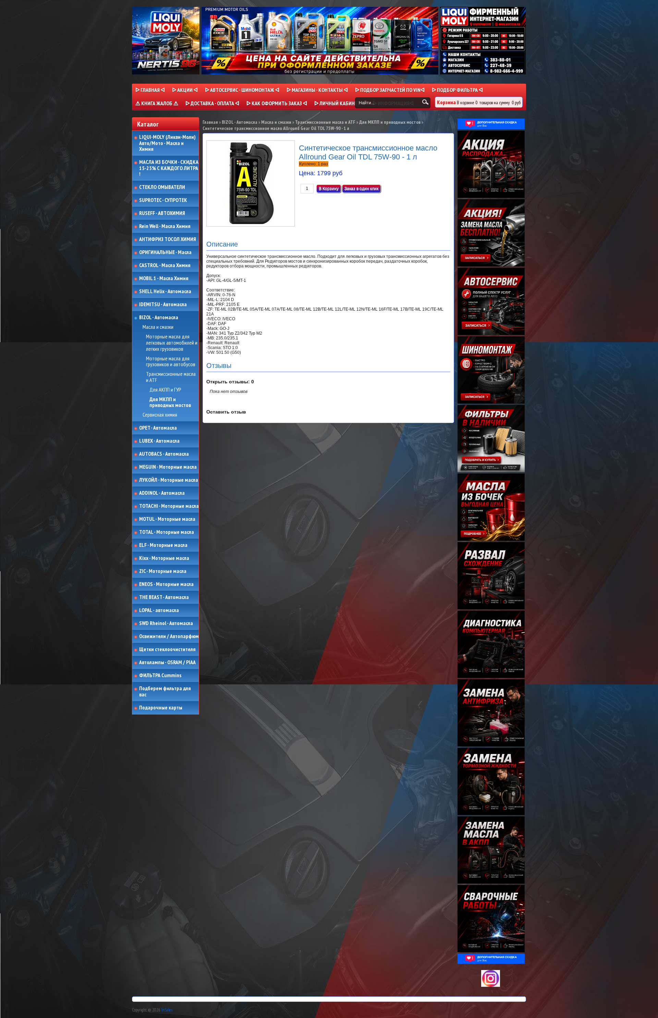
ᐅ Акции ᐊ (185, 89)
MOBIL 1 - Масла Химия (163, 278)
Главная (210, 122)
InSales (166, 1010)
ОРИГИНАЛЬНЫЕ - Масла (165, 252)
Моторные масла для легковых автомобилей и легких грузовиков (171, 343)
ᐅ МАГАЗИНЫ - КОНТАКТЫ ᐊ (317, 89)
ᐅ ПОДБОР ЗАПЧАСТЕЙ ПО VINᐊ (390, 89)
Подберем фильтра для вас (165, 691)
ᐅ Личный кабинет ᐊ (339, 103)
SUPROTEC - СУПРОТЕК (163, 200)
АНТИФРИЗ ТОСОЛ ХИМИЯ (167, 239)
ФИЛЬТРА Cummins (160, 675)
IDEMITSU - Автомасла (163, 304)
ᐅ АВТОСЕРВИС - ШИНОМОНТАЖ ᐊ (242, 89)
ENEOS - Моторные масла (166, 584)
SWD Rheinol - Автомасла (166, 623)
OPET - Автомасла (158, 428)
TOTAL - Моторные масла (166, 532)
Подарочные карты (160, 708)
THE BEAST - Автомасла (164, 597)
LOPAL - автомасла (159, 610)
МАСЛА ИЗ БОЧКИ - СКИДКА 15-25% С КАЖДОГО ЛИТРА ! (168, 168)
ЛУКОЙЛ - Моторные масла (168, 480)
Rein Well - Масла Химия (165, 226)
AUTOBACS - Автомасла (164, 454)
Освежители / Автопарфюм (169, 636)
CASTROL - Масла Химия (165, 265)
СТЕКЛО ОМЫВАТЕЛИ (162, 187)
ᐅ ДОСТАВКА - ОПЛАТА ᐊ (212, 103)
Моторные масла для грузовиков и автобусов (170, 362)
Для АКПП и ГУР (165, 390)
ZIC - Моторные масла (162, 571)
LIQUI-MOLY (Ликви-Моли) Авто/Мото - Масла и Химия (168, 143)
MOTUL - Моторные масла (167, 519)
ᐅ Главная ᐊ (150, 89)
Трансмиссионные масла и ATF (171, 377)
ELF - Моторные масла (163, 545)
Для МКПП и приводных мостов (170, 402)
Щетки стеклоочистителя (167, 649)
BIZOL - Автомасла (158, 317)
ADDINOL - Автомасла (162, 493)
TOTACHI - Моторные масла (169, 506)
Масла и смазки (158, 327)
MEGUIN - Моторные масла (168, 467)
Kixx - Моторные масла (164, 558)
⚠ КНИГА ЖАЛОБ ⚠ (156, 103)
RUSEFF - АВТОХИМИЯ (162, 213)
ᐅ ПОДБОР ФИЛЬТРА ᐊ (457, 89)
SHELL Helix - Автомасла (165, 291)
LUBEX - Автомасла (159, 441)
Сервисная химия (160, 415)
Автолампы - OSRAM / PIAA (167, 662)
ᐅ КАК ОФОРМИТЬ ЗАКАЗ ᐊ (276, 103)
